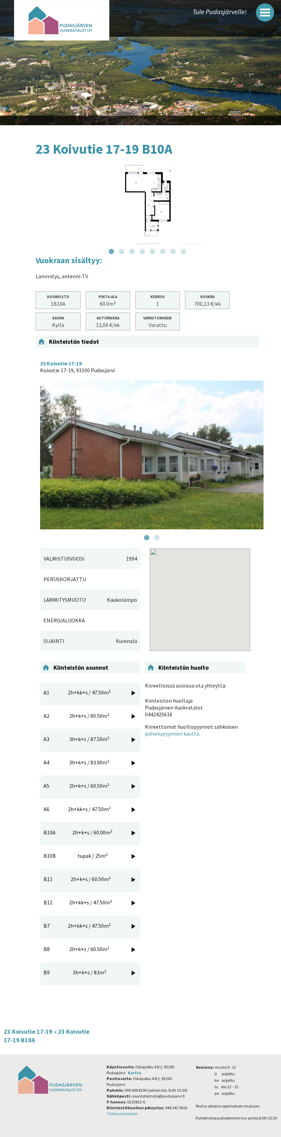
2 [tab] (121, 251)
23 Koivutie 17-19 (28, 1031)
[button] (265, 12)
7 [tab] (173, 251)
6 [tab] (162, 251)
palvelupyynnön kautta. (172, 733)
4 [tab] (142, 251)
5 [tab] (152, 251)
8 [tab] (183, 251)
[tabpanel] (147, 205)
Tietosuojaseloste (122, 1113)
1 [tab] (111, 251)
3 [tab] (132, 251)
